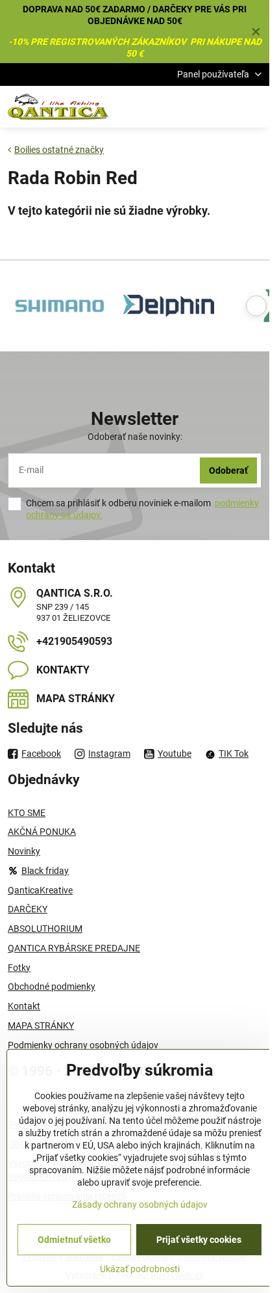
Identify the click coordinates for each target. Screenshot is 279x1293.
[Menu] (253, 107)
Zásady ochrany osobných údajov (140, 1204)
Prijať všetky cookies (198, 1239)
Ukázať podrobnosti (140, 1269)
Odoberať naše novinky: (135, 436)
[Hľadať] (191, 107)
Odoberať (228, 470)
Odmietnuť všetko (74, 1239)
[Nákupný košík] (222, 107)
